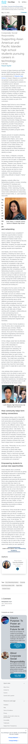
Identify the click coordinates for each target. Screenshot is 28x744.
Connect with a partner (9, 695)
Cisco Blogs (11, 2)
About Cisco (6, 687)
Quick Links (7, 683)
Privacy (5, 713)
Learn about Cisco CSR (17, 676)
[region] (14, 736)
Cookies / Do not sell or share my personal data (11, 716)
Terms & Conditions (8, 710)
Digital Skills (19, 585)
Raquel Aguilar (6, 66)
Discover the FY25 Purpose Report (18, 646)
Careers (5, 692)
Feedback (6, 704)
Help (5, 707)
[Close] (26, 730)
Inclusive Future (6, 588)
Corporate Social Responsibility (15, 6)
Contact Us (6, 690)
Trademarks (6, 723)
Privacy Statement (13, 737)
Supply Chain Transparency (10, 725)
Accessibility (6, 720)
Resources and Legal (9, 701)
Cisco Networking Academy (11, 582)
